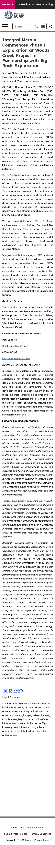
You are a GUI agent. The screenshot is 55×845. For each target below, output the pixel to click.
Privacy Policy (42, 840)
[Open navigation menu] (5, 26)
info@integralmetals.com (16, 358)
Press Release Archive (32, 827)
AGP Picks (7, 4)
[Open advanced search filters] (43, 26)
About (14, 827)
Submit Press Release (16, 833)
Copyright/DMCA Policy (18, 840)
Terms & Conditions (40, 833)
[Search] (36, 26)
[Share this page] (51, 26)
